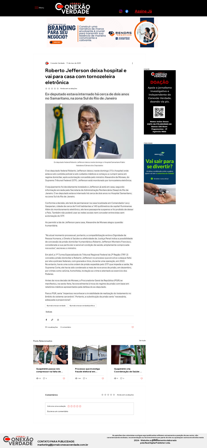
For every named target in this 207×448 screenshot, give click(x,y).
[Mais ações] (132, 63)
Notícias (49, 312)
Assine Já (143, 11)
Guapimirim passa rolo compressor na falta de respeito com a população (50, 370)
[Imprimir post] (58, 320)
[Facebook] (127, 11)
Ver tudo (142, 340)
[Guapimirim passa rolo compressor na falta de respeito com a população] (50, 354)
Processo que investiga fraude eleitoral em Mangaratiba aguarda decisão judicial (87, 370)
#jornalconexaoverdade (56, 306)
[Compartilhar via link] (52, 320)
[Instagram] (121, 11)
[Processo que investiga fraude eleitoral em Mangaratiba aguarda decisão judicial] (89, 354)
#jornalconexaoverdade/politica (82, 306)
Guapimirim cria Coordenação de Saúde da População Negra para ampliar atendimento (128, 370)
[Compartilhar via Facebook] (46, 320)
